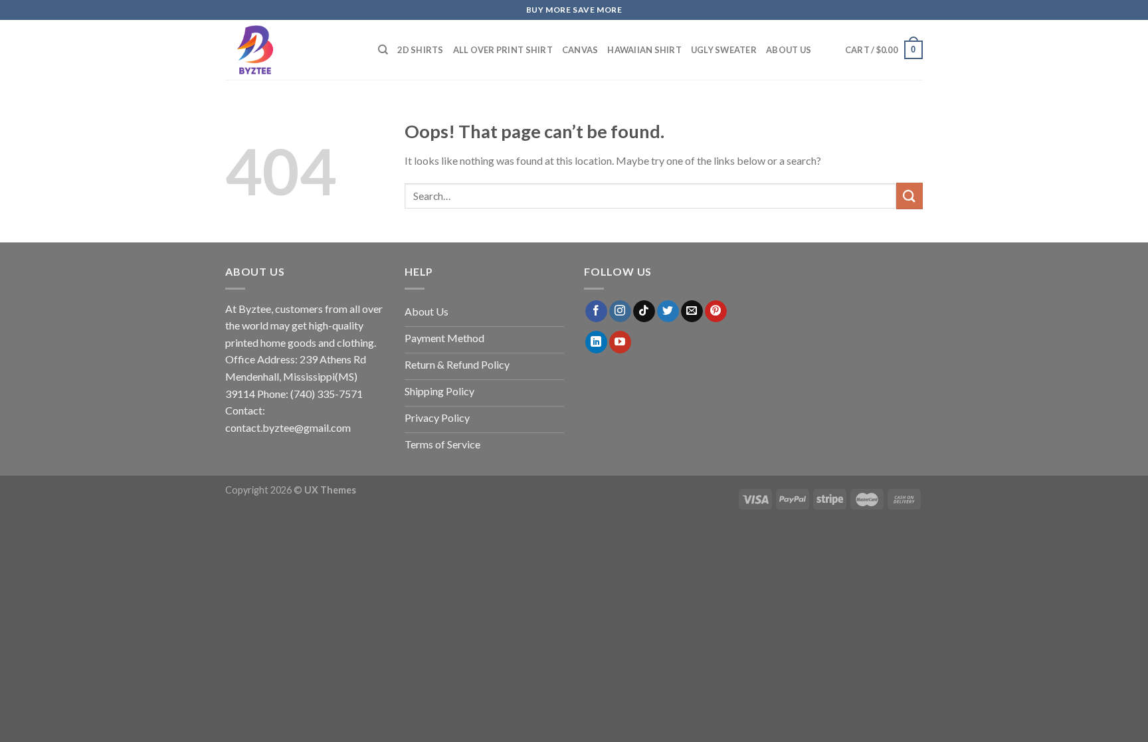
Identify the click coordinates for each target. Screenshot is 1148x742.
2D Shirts (420, 50)
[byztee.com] (291, 50)
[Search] (383, 49)
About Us (788, 50)
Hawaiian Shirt (644, 50)
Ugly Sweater (724, 50)
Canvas (580, 50)
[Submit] (909, 196)
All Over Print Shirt (503, 50)
